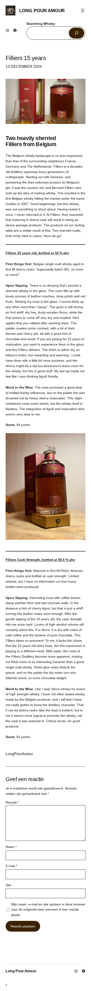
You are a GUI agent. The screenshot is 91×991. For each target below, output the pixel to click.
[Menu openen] (82, 10)
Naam (11, 847)
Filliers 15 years (26, 58)
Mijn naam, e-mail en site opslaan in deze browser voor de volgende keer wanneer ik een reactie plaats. (48, 909)
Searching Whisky (40, 23)
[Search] (76, 33)
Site (8, 885)
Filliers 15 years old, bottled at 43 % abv (37, 253)
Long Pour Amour (42, 10)
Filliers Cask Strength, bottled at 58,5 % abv (40, 560)
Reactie (12, 802)
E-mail (11, 866)
